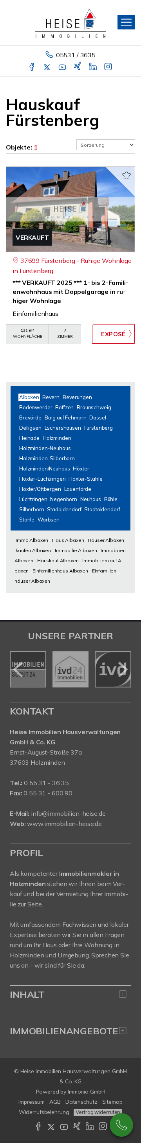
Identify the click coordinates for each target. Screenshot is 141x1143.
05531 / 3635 (76, 55)
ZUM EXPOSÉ (113, 334)
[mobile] (126, 22)
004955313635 (121, 1125)
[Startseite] (70, 22)
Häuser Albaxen (106, 540)
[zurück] (18, 669)
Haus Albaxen (68, 540)
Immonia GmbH (86, 1091)
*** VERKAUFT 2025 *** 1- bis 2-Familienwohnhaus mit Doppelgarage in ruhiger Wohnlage (70, 291)
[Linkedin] (93, 67)
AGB (55, 1101)
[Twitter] (47, 67)
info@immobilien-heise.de (68, 813)
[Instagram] (108, 67)
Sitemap (112, 1101)
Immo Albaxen (32, 540)
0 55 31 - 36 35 (46, 783)
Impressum (31, 1101)
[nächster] (122, 669)
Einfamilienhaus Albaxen (60, 571)
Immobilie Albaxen (76, 550)
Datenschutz (81, 1101)
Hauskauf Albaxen (58, 560)
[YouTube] (62, 67)
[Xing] (78, 67)
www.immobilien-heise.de (64, 824)
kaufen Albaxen (33, 550)
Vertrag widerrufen (98, 1112)
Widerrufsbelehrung (44, 1112)
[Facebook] (32, 67)
